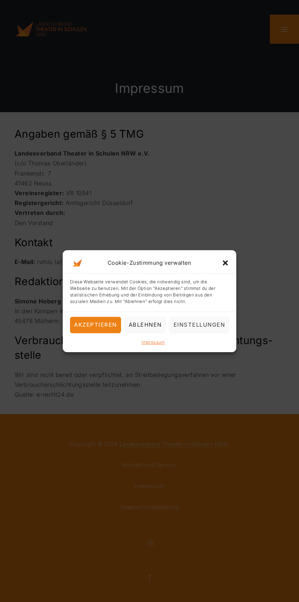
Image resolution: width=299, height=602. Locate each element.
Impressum (153, 342)
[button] (225, 262)
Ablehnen (145, 324)
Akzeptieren (95, 324)
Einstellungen (199, 324)
